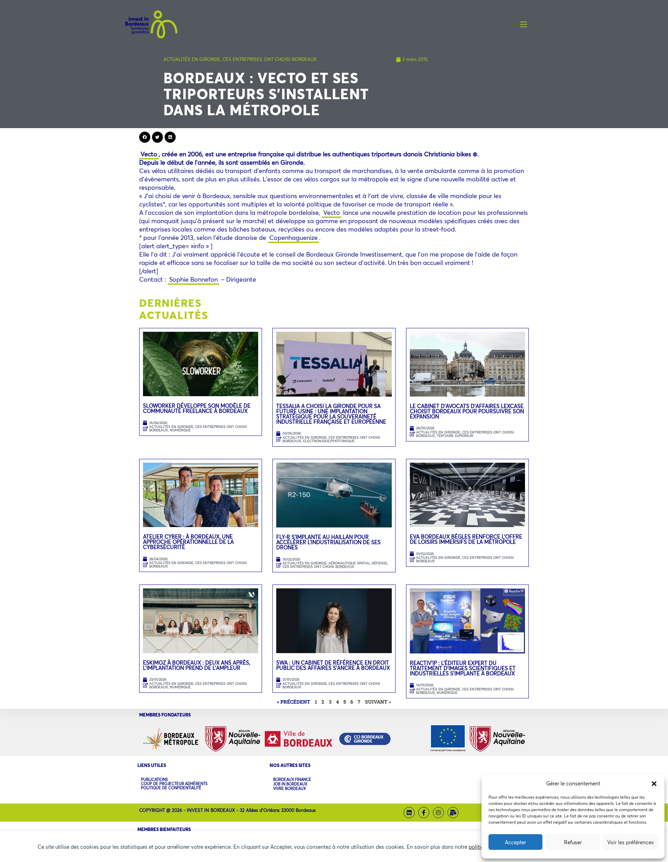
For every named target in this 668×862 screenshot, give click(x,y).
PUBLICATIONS (154, 779)
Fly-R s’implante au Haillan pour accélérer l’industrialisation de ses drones (328, 542)
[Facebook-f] (423, 812)
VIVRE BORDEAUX (289, 788)
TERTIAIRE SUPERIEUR (455, 435)
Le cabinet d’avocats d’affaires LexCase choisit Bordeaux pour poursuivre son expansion (467, 411)
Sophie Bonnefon (193, 279)
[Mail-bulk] (453, 812)
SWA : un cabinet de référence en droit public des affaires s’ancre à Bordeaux (333, 665)
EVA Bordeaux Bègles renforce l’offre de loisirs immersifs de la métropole (466, 539)
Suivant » (378, 701)
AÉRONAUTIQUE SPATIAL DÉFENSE (357, 563)
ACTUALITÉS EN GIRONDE (192, 59)
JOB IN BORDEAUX (290, 784)
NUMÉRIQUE (180, 430)
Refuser (573, 842)
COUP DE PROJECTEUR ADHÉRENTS (174, 784)
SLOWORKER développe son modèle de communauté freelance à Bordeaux (196, 408)
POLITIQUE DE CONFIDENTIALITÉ (171, 788)
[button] (654, 783)
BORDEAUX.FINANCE (292, 779)
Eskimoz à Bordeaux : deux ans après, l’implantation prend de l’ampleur (196, 665)
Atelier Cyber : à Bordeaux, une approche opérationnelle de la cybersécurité (188, 541)
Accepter (515, 842)
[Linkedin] (409, 812)
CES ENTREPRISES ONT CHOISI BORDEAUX (270, 59)
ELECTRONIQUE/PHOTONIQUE (329, 441)
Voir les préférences (630, 842)
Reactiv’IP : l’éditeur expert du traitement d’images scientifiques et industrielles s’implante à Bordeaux (463, 668)
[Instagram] (438, 812)
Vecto (149, 154)
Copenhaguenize (293, 237)
